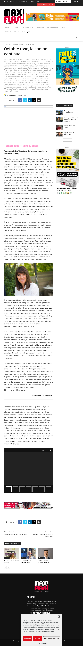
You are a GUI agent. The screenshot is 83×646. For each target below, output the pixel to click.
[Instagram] (75, 1)
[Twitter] (25, 100)
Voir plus (66, 140)
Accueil (6, 44)
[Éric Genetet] (5, 95)
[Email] (34, 100)
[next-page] (8, 567)
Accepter (27, 639)
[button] (59, 616)
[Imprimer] (39, 100)
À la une (11, 44)
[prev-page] (5, 567)
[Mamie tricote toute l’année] (59, 127)
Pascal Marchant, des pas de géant (15, 534)
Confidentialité (42, 643)
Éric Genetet (12, 95)
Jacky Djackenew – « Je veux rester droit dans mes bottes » (71, 119)
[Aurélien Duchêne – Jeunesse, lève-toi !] (45, 553)
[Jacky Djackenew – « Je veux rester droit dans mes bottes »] (59, 119)
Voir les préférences (51, 639)
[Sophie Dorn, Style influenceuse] (59, 134)
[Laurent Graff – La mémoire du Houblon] (28, 553)
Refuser (37, 639)
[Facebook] (72, 1)
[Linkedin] (78, 1)
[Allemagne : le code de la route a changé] (59, 112)
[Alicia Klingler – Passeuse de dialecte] (11, 553)
